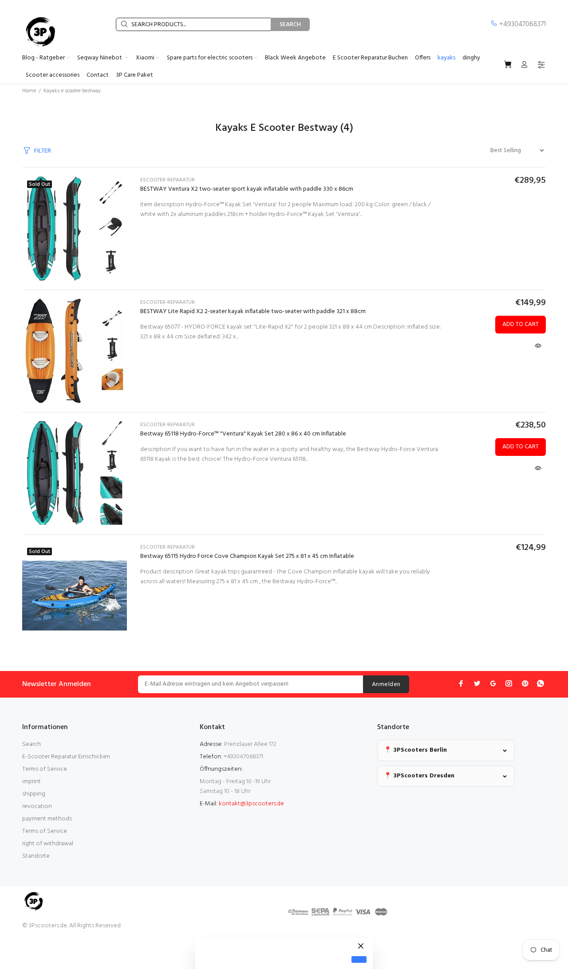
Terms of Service (44, 769)
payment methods (47, 819)
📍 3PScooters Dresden (419, 776)
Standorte (36, 856)
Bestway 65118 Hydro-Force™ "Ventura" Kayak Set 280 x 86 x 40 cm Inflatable (243, 434)
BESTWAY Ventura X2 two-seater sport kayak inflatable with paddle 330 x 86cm (246, 189)
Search (31, 744)
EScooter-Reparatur (167, 180)
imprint (31, 782)
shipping (33, 794)
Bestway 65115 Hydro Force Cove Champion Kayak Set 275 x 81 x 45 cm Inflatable (247, 556)
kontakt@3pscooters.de (251, 804)
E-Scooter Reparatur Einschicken (66, 757)
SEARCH (290, 25)
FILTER (42, 151)
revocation (37, 806)
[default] (359, 959)
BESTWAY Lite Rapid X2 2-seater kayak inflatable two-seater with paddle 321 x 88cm (253, 311)
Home (29, 90)
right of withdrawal (47, 844)
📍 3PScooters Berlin (415, 750)
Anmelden (386, 684)
